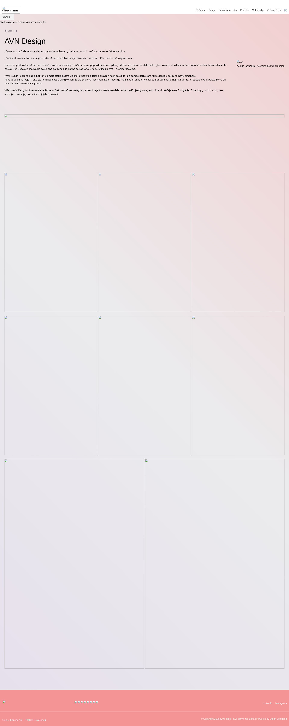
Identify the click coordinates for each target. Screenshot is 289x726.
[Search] (273, 3)
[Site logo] (11, 10)
